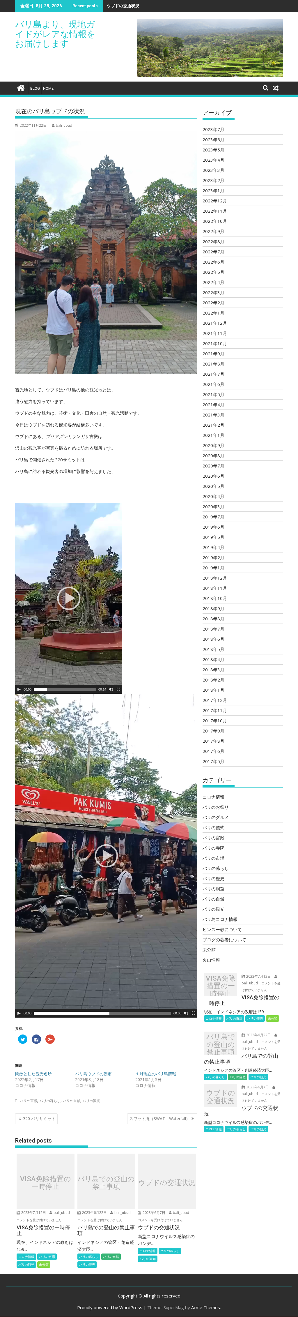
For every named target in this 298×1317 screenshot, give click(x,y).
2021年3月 (213, 415)
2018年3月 (213, 669)
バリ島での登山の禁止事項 (106, 1182)
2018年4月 (213, 659)
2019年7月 (213, 517)
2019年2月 (213, 557)
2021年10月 (215, 343)
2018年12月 (215, 578)
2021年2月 (213, 425)
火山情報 (211, 960)
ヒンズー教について (222, 929)
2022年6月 (213, 262)
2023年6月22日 (94, 1212)
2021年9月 (213, 353)
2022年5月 (213, 272)
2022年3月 (213, 292)
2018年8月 (213, 619)
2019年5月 (213, 537)
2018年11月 (215, 588)
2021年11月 (215, 333)
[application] (68, 598)
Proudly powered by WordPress (109, 1307)
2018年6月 (213, 639)
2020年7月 (213, 466)
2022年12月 (215, 201)
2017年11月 (215, 710)
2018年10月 (215, 598)
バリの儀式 (213, 827)
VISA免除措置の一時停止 (45, 1182)
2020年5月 (213, 486)
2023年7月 (213, 129)
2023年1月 (213, 190)
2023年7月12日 (33, 1212)
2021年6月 (213, 384)
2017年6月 (213, 751)
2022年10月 (215, 221)
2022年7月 (213, 252)
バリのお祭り (216, 807)
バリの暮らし (50, 1100)
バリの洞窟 (213, 888)
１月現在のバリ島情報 (155, 1073)
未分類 (44, 1264)
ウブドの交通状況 (123, 5)
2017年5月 (213, 761)
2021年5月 (213, 394)
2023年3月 (213, 170)
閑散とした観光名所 (33, 1073)
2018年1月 (213, 690)
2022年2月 (213, 303)
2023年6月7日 (154, 1212)
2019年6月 (213, 527)
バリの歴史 (213, 878)
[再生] (19, 689)
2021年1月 (213, 435)
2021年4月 (213, 404)
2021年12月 (215, 323)
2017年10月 (215, 720)
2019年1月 (213, 568)
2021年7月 (213, 374)
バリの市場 (47, 1256)
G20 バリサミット (39, 1118)
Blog (35, 88)
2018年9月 (213, 608)
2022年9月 (213, 231)
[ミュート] (111, 689)
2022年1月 (213, 313)
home (48, 88)
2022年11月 (215, 211)
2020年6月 (213, 476)
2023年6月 (213, 139)
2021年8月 (213, 364)
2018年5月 (213, 649)
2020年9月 (213, 445)
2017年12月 (215, 700)
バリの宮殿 (28, 1100)
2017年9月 (213, 731)
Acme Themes (205, 1307)
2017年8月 (213, 741)
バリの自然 (71, 1100)
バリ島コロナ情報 (220, 919)
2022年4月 (213, 282)
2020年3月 (213, 506)
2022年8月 (213, 241)
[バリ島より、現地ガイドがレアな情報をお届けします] (21, 87)
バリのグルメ (216, 817)
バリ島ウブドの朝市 (93, 1073)
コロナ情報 (26, 1256)
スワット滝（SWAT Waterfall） (159, 1118)
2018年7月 (213, 629)
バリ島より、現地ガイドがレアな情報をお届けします (55, 34)
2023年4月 (213, 160)
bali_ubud (64, 125)
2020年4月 (213, 496)
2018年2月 (213, 680)
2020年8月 (213, 455)
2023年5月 (213, 150)
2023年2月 (213, 180)
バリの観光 (91, 1100)
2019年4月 (213, 547)
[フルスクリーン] (118, 689)
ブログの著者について (224, 939)
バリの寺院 (213, 848)
